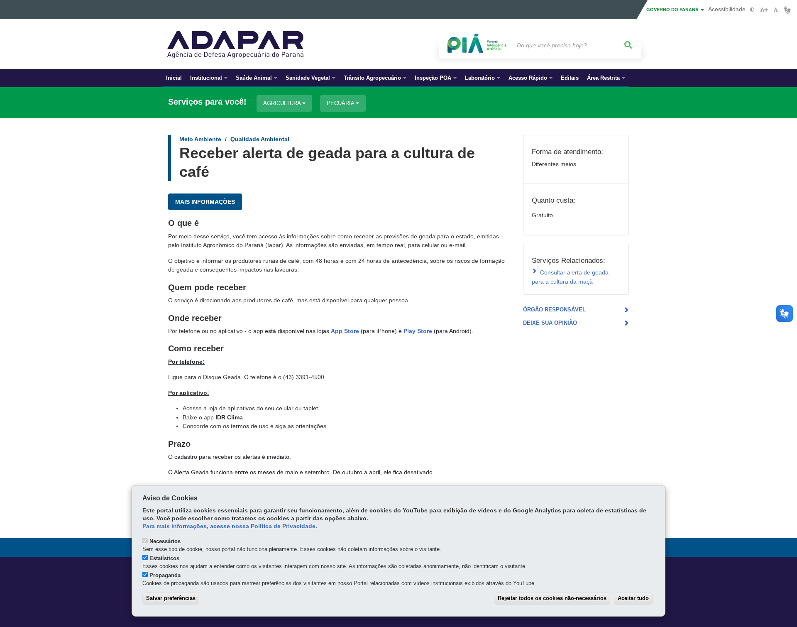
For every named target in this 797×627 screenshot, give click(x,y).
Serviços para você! (207, 102)
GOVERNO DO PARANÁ (673, 9)
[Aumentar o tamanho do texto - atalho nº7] (764, 10)
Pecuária (341, 103)
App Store (345, 331)
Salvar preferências (171, 598)
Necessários (165, 541)
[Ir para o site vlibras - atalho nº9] (787, 10)
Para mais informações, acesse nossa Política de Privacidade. (229, 526)
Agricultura (282, 103)
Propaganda (165, 575)
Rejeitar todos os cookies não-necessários (552, 598)
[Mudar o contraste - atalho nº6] (752, 10)
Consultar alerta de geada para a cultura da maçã (570, 276)
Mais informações (205, 201)
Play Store (417, 331)
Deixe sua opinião (550, 323)
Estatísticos (164, 558)
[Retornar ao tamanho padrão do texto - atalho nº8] (775, 10)
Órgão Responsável (554, 309)
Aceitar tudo (633, 598)
